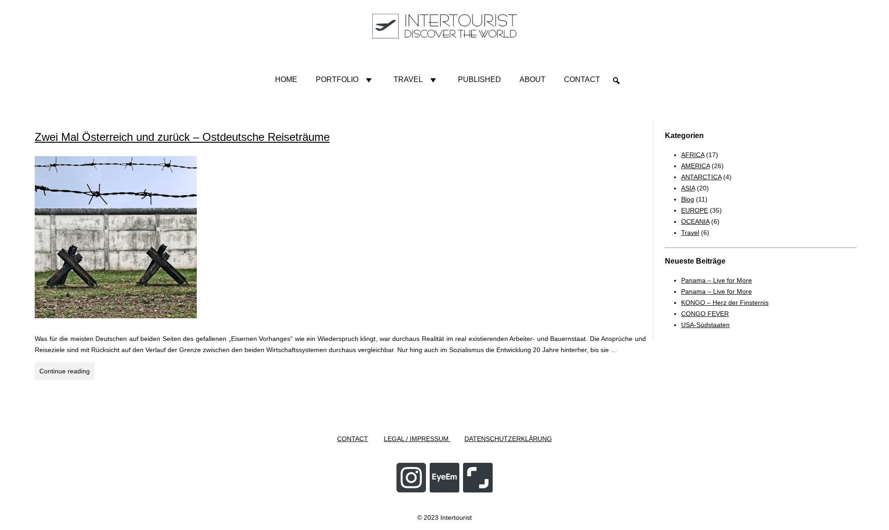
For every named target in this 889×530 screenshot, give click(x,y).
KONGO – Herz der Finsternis (725, 302)
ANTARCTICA (701, 177)
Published (479, 79)
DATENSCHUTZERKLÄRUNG (508, 438)
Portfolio (337, 79)
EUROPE (694, 210)
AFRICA (692, 154)
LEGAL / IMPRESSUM (417, 438)
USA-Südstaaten (705, 324)
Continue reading (66, 373)
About (532, 79)
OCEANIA (695, 221)
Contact (582, 79)
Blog (687, 199)
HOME (286, 79)
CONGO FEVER (705, 313)
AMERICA (695, 166)
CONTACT (352, 438)
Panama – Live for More (716, 280)
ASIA (688, 188)
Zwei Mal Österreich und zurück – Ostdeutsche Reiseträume (182, 137)
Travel (408, 79)
